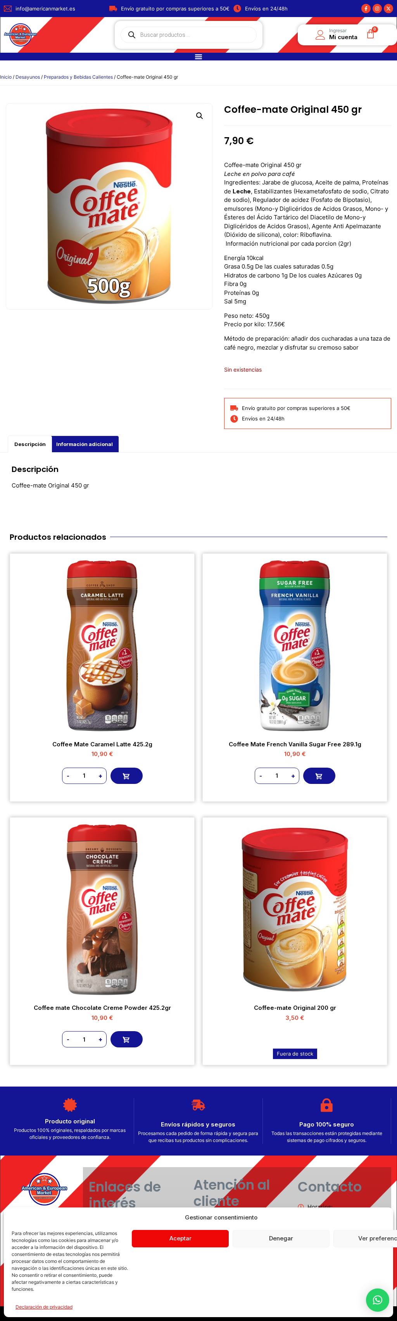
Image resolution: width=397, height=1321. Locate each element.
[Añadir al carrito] (126, 776)
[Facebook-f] (366, 8)
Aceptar (180, 1238)
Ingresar (338, 30)
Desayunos (28, 77)
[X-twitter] (388, 8)
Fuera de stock (295, 1054)
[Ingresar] (320, 35)
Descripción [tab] (30, 444)
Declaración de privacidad (44, 1307)
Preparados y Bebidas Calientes (78, 77)
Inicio (6, 77)
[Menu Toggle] (198, 56)
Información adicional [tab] (84, 444)
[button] (200, 116)
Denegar (281, 1238)
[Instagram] (377, 8)
